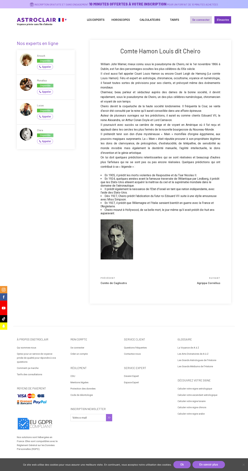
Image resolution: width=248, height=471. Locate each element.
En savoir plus (208, 464)
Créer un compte (79, 353)
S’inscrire (223, 19)
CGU (72, 376)
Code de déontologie (81, 395)
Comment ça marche (27, 368)
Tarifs (174, 19)
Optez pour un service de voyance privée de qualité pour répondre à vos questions (36, 357)
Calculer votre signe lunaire (192, 401)
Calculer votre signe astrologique (195, 388)
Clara (40, 130)
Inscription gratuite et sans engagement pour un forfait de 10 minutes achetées (126, 4)
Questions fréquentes (135, 347)
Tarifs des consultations (29, 374)
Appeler (46, 66)
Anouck (41, 55)
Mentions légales (79, 382)
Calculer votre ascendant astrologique (197, 395)
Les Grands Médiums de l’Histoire (195, 366)
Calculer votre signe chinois (192, 407)
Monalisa (42, 80)
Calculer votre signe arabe (191, 413)
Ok (182, 464)
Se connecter (201, 19)
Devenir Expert (131, 376)
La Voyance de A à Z (188, 347)
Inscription (109, 417)
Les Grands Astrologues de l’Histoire (197, 360)
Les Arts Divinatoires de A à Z (193, 353)
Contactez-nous (132, 353)
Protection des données (82, 388)
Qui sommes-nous (26, 347)
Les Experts (95, 19)
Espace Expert (131, 382)
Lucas (40, 105)
